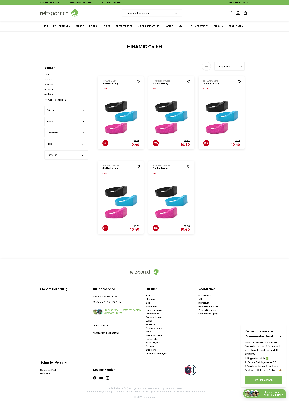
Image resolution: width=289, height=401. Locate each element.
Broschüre (151, 349)
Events (149, 321)
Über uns (150, 299)
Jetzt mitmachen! (263, 379)
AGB (200, 299)
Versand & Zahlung (207, 310)
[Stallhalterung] (120, 117)
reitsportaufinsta (154, 335)
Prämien (150, 346)
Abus (46, 74)
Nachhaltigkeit (153, 342)
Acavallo (48, 84)
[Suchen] (177, 13)
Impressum (203, 302)
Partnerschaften (154, 317)
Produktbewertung (155, 328)
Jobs (148, 331)
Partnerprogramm (154, 310)
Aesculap (49, 89)
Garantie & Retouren (208, 306)
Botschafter (151, 306)
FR (244, 2)
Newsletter (151, 324)
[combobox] (147, 13)
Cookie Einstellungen (156, 353)
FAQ (148, 295)
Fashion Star (152, 339)
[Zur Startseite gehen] (59, 12)
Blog (148, 302)
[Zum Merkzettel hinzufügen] (138, 82)
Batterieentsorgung (208, 313)
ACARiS (48, 79)
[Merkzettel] (230, 13)
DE (247, 2)
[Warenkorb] (245, 13)
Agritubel (48, 94)
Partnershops (152, 313)
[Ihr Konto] (238, 13)
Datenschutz (204, 295)
